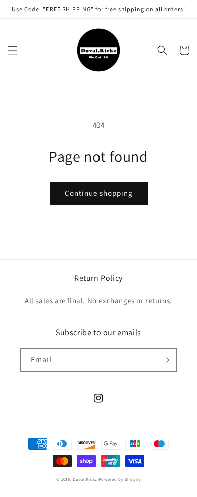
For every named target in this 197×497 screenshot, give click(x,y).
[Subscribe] (165, 360)
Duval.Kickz (85, 479)
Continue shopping (99, 193)
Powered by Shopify (119, 479)
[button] (13, 50)
